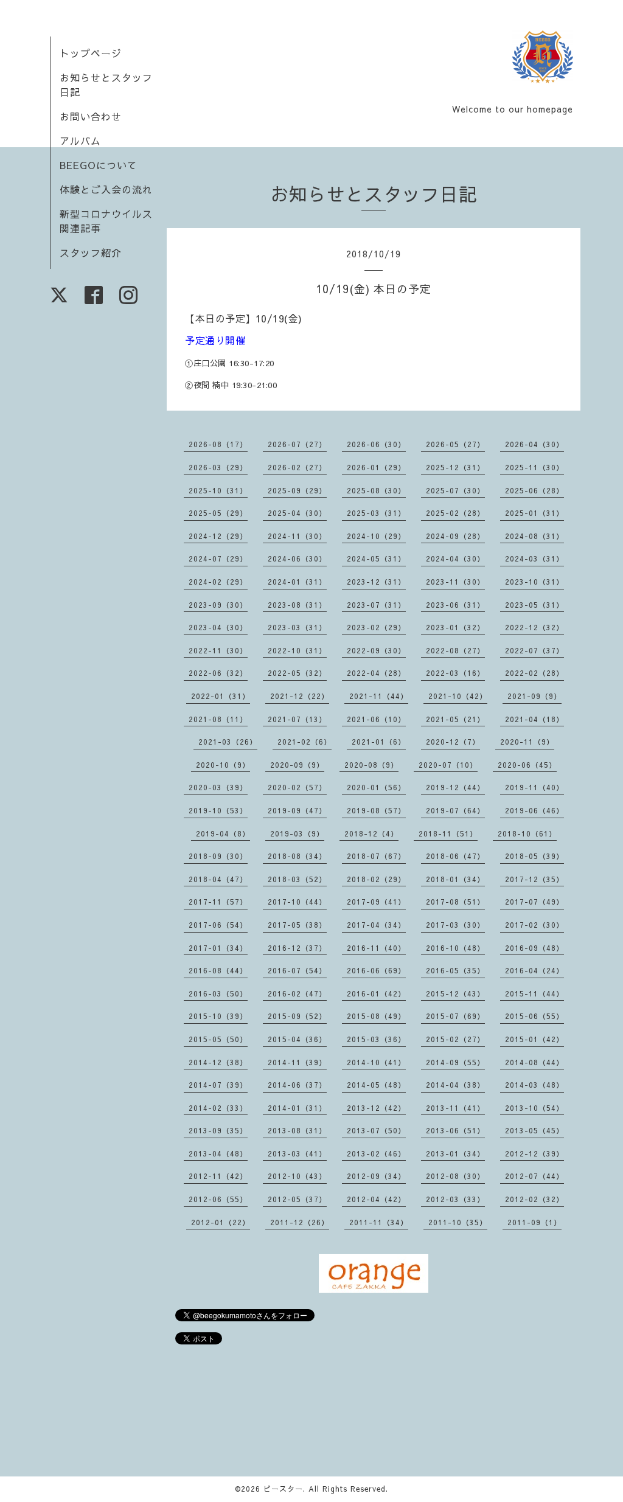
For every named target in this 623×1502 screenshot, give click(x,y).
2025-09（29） (297, 490)
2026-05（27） (455, 444)
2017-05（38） (297, 925)
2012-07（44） (534, 1176)
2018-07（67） (376, 856)
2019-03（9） (297, 833)
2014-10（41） (376, 1062)
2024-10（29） (376, 536)
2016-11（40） (376, 948)
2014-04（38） (455, 1085)
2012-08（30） (455, 1176)
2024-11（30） (297, 536)
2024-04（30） (455, 558)
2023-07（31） (376, 605)
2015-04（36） (297, 1039)
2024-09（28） (455, 536)
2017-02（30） (534, 925)
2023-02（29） (376, 627)
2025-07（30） (455, 490)
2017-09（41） (376, 901)
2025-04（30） (297, 513)
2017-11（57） (218, 901)
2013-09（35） (218, 1130)
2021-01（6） (379, 741)
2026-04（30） (534, 444)
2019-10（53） (218, 810)
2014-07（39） (218, 1085)
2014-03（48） (534, 1085)
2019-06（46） (534, 810)
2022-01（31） (220, 696)
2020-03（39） (218, 787)
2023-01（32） (455, 627)
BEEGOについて (98, 165)
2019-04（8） (223, 833)
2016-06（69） (376, 970)
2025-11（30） (534, 467)
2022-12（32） (534, 627)
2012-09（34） (376, 1176)
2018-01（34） (455, 879)
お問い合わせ (91, 116)
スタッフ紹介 (91, 252)
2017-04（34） (376, 925)
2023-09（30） (218, 605)
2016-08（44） (218, 970)
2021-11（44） (378, 696)
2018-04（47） (218, 879)
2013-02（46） (376, 1153)
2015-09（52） (297, 1016)
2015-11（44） (534, 993)
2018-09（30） (218, 856)
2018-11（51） (448, 833)
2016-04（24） (534, 970)
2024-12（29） (218, 536)
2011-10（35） (457, 1222)
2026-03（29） (218, 467)
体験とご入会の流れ (106, 189)
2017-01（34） (218, 948)
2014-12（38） (218, 1062)
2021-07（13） (297, 719)
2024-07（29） (218, 558)
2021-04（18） (534, 719)
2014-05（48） (376, 1085)
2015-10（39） (218, 1016)
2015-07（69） (455, 1016)
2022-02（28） (534, 673)
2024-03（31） (534, 558)
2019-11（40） (534, 787)
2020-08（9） (371, 765)
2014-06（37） (297, 1085)
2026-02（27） (297, 467)
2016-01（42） (376, 993)
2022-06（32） (218, 673)
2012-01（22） (220, 1222)
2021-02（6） (304, 741)
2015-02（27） (455, 1039)
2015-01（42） (534, 1039)
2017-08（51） (455, 901)
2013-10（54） (534, 1108)
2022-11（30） (218, 650)
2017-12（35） (534, 879)
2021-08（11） (218, 719)
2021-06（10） (376, 719)
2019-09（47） (297, 810)
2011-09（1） (534, 1222)
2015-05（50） (218, 1039)
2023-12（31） (376, 581)
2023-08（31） (297, 605)
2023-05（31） (534, 605)
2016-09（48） (534, 948)
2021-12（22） (299, 696)
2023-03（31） (297, 627)
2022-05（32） (297, 673)
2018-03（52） (297, 879)
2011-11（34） (378, 1222)
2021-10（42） (457, 696)
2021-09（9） (534, 696)
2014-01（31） (297, 1108)
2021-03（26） (227, 741)
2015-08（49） (376, 1016)
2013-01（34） (455, 1153)
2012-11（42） (218, 1176)
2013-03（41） (297, 1153)
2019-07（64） (455, 810)
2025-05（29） (218, 513)
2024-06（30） (297, 558)
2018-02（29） (376, 879)
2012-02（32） (534, 1199)
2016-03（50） (218, 993)
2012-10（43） (297, 1176)
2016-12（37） (297, 948)
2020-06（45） (527, 765)
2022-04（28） (376, 673)
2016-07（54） (297, 970)
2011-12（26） (299, 1222)
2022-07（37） (534, 650)
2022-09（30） (376, 650)
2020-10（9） (223, 765)
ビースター (283, 1488)
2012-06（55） (218, 1199)
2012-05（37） (297, 1199)
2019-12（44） (455, 787)
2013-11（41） (455, 1108)
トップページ (91, 53)
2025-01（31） (534, 513)
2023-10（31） (534, 581)
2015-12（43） (455, 993)
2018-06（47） (455, 856)
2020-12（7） (453, 741)
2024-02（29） (218, 581)
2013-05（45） (534, 1130)
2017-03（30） (455, 925)
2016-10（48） (455, 948)
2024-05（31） (376, 558)
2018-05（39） (534, 856)
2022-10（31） (297, 650)
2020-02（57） (297, 787)
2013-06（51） (455, 1130)
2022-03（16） (455, 673)
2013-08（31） (297, 1130)
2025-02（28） (455, 513)
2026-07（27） (297, 444)
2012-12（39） (534, 1153)
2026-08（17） (218, 444)
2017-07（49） (534, 901)
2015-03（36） (376, 1039)
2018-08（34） (297, 856)
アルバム (80, 140)
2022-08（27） (455, 650)
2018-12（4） (371, 833)
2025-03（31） (376, 513)
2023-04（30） (218, 627)
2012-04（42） (376, 1199)
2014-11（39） (297, 1062)
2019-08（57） (376, 810)
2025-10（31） (218, 490)
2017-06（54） (218, 925)
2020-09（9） (297, 765)
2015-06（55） (534, 1016)
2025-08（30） (376, 490)
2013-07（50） (376, 1130)
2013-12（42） (376, 1108)
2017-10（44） (297, 901)
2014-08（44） (534, 1062)
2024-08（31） (534, 536)
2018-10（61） (527, 833)
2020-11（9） (527, 741)
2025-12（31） (455, 467)
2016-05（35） (455, 970)
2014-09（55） (455, 1062)
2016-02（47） (297, 993)
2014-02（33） (218, 1108)
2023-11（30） (455, 581)
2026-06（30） (376, 444)
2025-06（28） (534, 490)
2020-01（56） (376, 787)
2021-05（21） (455, 719)
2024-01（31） (297, 581)
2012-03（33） (455, 1199)
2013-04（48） (218, 1153)
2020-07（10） (448, 765)
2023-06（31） (455, 605)
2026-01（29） (376, 467)
